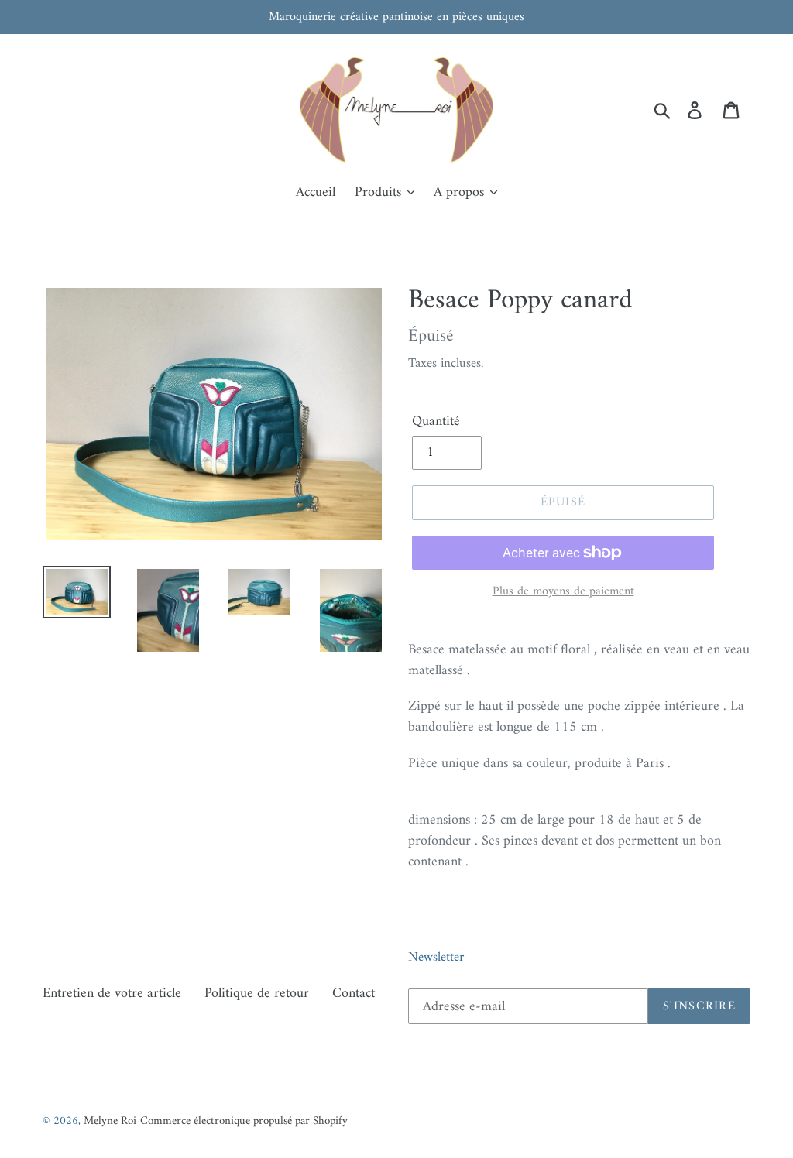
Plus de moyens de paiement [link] (563, 591)
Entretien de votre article (112, 994)
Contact (353, 994)
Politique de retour (256, 994)
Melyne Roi (110, 1121)
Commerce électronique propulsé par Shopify (244, 1121)
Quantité (436, 421)
